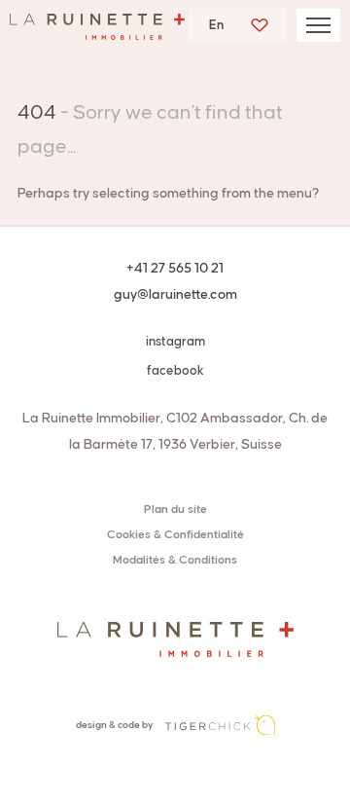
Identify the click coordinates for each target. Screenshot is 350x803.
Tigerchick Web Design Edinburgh (220, 725)
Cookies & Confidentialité (175, 535)
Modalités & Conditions (175, 560)
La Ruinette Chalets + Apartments (97, 31)
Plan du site (175, 509)
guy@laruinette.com (175, 295)
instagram (175, 341)
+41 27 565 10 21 (175, 268)
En (217, 25)
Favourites (259, 25)
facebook (175, 371)
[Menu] (318, 25)
